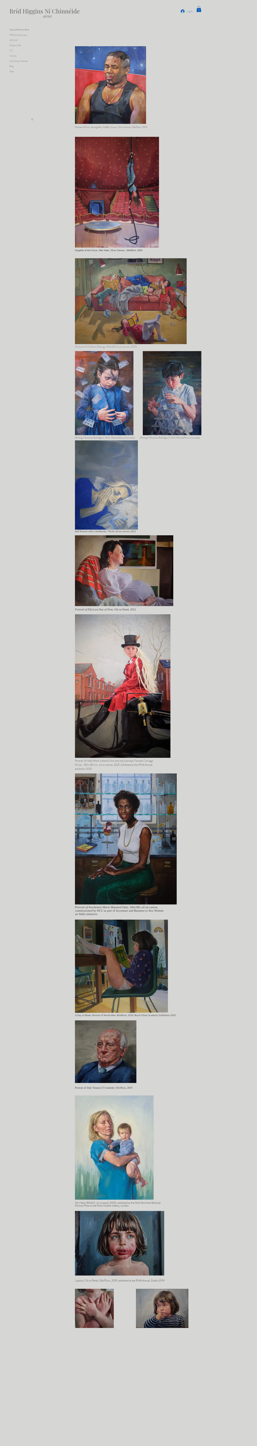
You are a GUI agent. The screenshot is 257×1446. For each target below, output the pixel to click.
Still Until (14, 40)
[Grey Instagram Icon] (32, 119)
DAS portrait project (18, 35)
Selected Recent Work (19, 29)
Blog (11, 66)
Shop (12, 71)
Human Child (15, 45)
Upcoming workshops (19, 61)
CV (11, 50)
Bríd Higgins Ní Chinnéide (45, 11)
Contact (13, 55)
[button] (198, 9)
